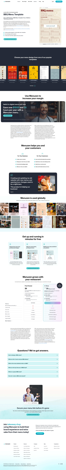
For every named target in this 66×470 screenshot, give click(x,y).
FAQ (34, 446)
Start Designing (59, 1)
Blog (43, 1)
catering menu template (43, 343)
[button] (19, 1)
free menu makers (20, 132)
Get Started (33, 302)
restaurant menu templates (9, 29)
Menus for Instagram (27, 448)
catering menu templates (25, 28)
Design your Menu (16, 448)
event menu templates (17, 28)
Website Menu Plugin (27, 452)
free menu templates (19, 25)
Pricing (40, 1)
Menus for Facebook (27, 450)
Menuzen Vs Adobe (57, 448)
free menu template (48, 339)
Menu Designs (24, 1)
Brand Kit (35, 450)
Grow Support (46, 448)
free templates (13, 330)
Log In (53, 1)
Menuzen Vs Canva (56, 446)
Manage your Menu (16, 450)
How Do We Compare (17, 456)
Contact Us (45, 446)
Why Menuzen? (16, 446)
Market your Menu (16, 452)
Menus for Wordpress (27, 456)
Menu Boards (30, 1)
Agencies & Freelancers (27, 458)
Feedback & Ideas (36, 448)
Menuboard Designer (17, 454)
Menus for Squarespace (27, 454)
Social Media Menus (27, 446)
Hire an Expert (46, 450)
